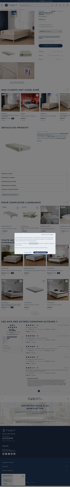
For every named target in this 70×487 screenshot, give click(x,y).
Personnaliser (27, 252)
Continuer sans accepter (47, 234)
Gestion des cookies (33, 243)
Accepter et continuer (40, 252)
